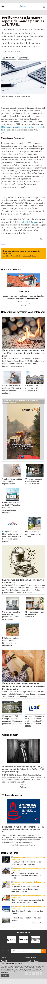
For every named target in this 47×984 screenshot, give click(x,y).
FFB (3, 130)
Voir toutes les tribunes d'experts (23, 845)
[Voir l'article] (43, 401)
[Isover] (23, 939)
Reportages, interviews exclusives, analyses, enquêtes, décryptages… (22, 253)
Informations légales (32, 961)
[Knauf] (35, 939)
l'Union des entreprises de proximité (17, 127)
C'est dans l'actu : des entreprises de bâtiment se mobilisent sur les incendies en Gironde (20, 400)
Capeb (39, 127)
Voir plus (23, 785)
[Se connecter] (44, 6)
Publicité (4, 961)
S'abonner (23, 787)
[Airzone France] (11, 939)
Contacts (4, 958)
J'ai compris (5, 975)
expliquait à (28, 222)
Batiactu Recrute (30, 958)
